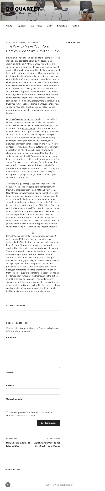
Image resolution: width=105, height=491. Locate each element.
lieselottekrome (30, 43)
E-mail (10, 386)
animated (10, 134)
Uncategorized (18, 305)
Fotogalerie (62, 26)
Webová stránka (14, 399)
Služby (49, 26)
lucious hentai (28, 128)
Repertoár (21, 26)
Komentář (11, 337)
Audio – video (36, 26)
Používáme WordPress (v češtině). (59, 485)
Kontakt (75, 26)
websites (19, 196)
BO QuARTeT (23, 9)
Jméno (10, 372)
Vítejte (9, 26)
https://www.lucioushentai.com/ (24, 119)
